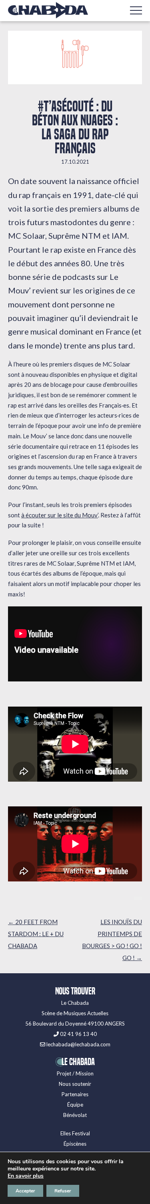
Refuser (62, 1191)
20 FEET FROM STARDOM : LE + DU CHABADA (36, 933)
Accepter (25, 1191)
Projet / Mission (75, 1073)
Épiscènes (75, 1144)
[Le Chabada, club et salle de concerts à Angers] (48, 10)
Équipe (75, 1104)
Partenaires (75, 1094)
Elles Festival (75, 1133)
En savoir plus (26, 1176)
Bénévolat (75, 1115)
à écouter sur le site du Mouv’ (59, 515)
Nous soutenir (75, 1084)
